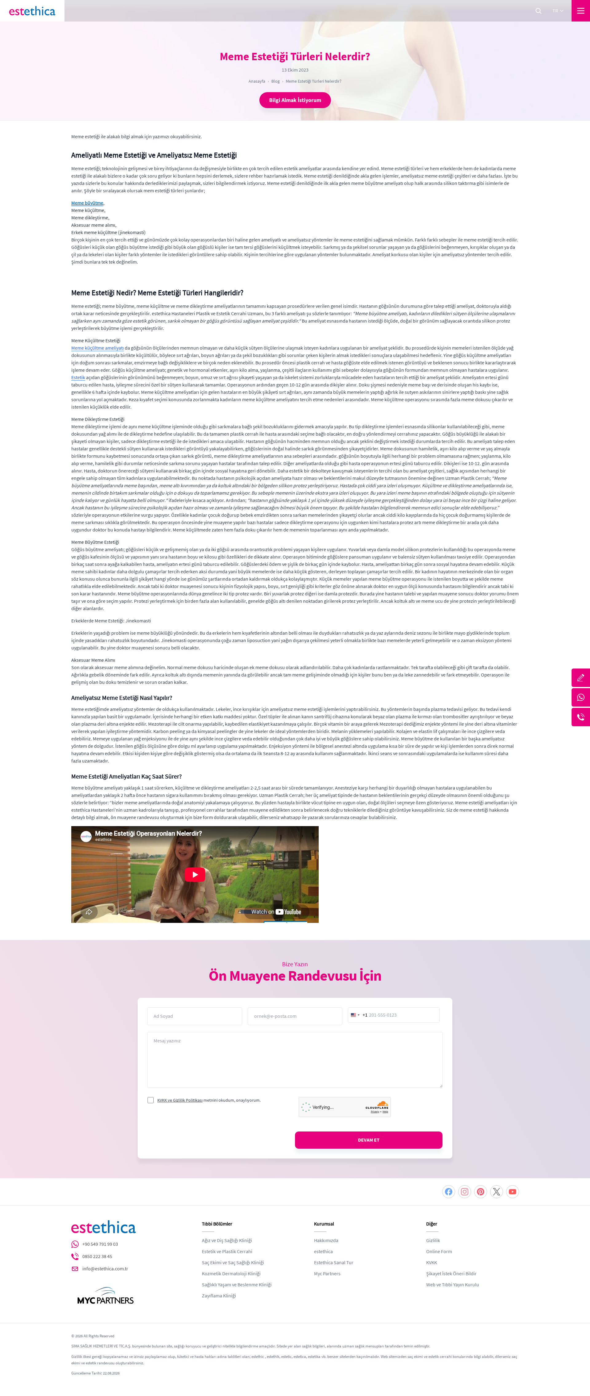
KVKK (431, 1262)
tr (555, 11)
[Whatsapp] (581, 697)
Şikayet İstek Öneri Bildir (451, 1273)
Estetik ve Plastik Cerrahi (227, 1251)
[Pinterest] (480, 1192)
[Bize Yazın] (581, 678)
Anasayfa (257, 81)
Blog (275, 81)
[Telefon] (581, 717)
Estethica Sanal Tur (333, 1262)
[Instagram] (464, 1192)
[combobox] (358, 1015)
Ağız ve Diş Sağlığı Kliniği (227, 1240)
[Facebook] (448, 1192)
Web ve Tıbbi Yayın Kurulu (452, 1285)
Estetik (78, 377)
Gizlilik (433, 1240)
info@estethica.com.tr (105, 1269)
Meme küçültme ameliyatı (97, 348)
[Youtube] (512, 1192)
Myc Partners (327, 1273)
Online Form (439, 1251)
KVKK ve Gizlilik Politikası (180, 1100)
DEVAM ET (369, 1140)
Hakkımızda (326, 1240)
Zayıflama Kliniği (219, 1296)
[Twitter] (496, 1192)
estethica (323, 1251)
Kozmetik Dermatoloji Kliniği (231, 1273)
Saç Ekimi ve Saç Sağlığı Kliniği (233, 1262)
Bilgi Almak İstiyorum (295, 100)
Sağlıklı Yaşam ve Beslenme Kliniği (237, 1285)
